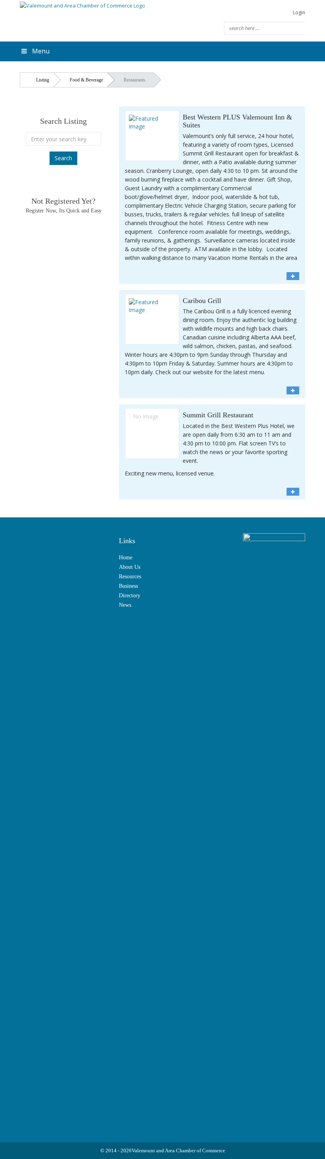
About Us (129, 567)
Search (63, 158)
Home (125, 558)
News (125, 605)
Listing (42, 80)
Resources (130, 577)
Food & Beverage (86, 80)
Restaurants (134, 80)
